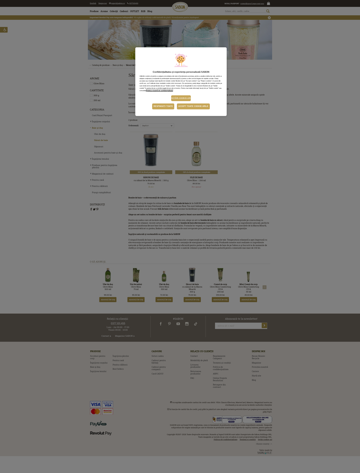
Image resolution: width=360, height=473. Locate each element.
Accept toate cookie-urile (193, 106)
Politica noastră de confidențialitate (159, 90)
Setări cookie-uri (181, 98)
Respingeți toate (163, 106)
